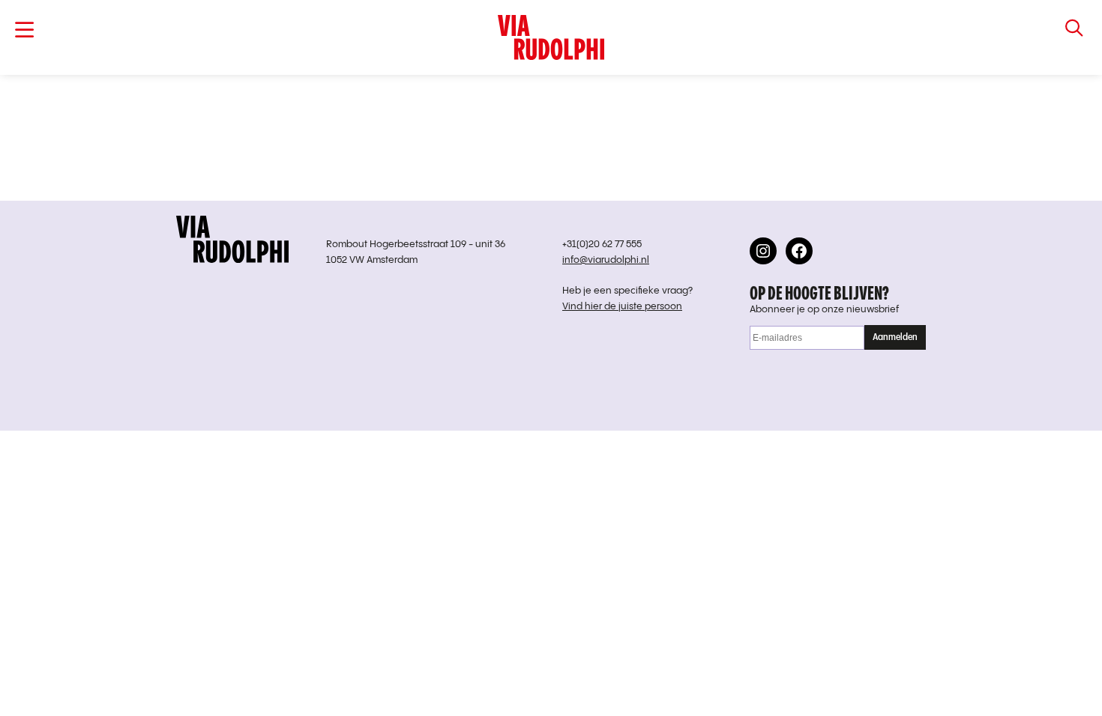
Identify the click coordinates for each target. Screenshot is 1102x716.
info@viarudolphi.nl (605, 260)
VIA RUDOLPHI (551, 37)
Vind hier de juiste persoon (622, 307)
